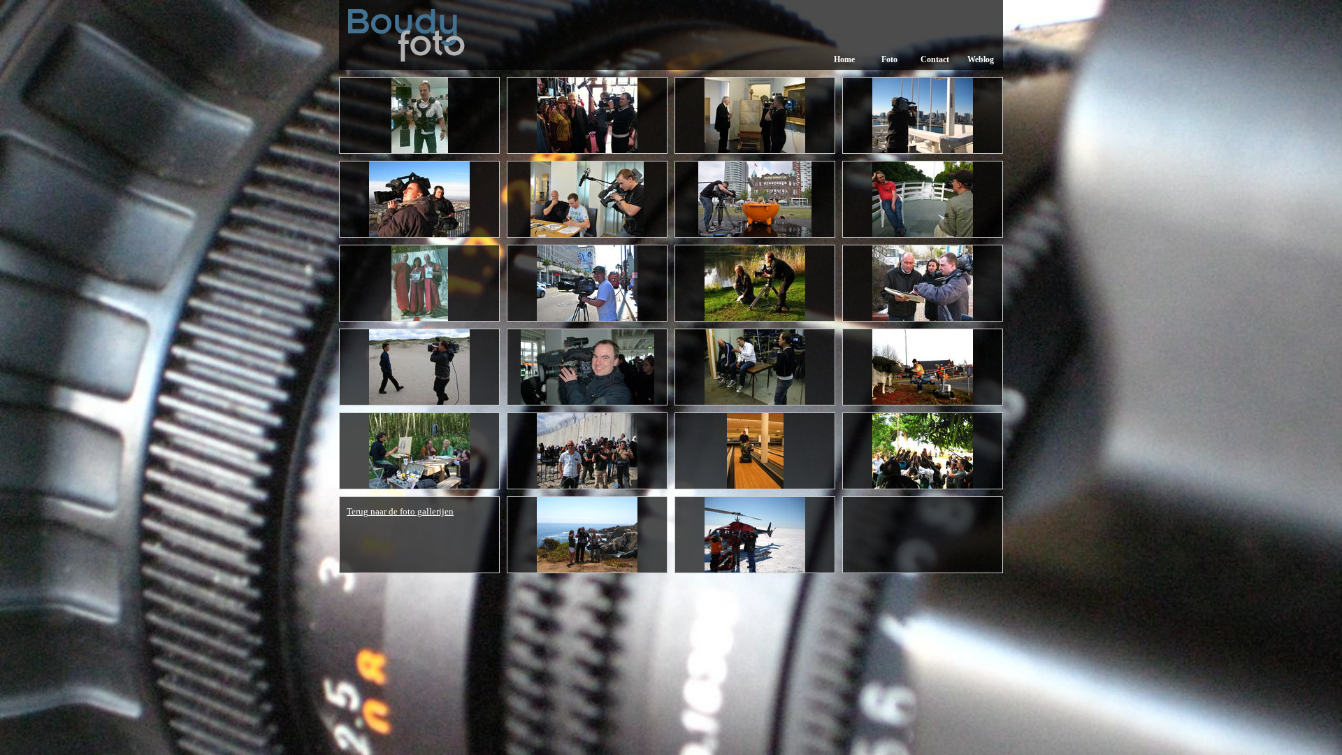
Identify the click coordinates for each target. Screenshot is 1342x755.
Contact (935, 59)
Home (844, 59)
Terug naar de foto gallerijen (400, 511)
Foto (889, 59)
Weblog (980, 59)
